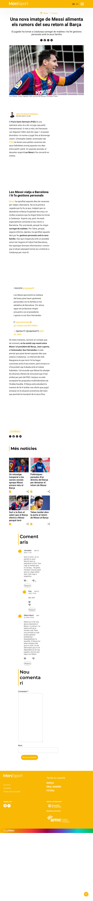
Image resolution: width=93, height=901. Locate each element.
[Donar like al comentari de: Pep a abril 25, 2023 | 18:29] (29, 603)
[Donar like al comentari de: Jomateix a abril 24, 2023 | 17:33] (25, 581)
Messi (12, 201)
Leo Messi (15, 431)
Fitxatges (54, 13)
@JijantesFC (28, 288)
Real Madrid (53, 786)
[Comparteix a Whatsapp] (48, 41)
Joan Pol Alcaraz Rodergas (27, 114)
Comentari (23, 691)
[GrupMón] (46, 831)
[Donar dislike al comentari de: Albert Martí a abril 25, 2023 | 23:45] (33, 659)
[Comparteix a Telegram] (51, 41)
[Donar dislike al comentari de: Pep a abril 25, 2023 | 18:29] (29, 605)
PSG (11, 142)
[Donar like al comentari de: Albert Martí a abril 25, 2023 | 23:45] (25, 659)
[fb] (5, 807)
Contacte (7, 788)
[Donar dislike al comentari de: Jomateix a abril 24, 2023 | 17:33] (33, 581)
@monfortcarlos (23, 322)
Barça (46, 13)
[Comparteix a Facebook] (45, 41)
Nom (20, 745)
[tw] (9, 807)
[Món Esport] (14, 7)
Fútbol (50, 790)
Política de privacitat (11, 791)
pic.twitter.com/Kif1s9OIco (26, 325)
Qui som (7, 785)
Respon (27, 586)
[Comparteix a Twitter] (41, 41)
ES (77, 4)
